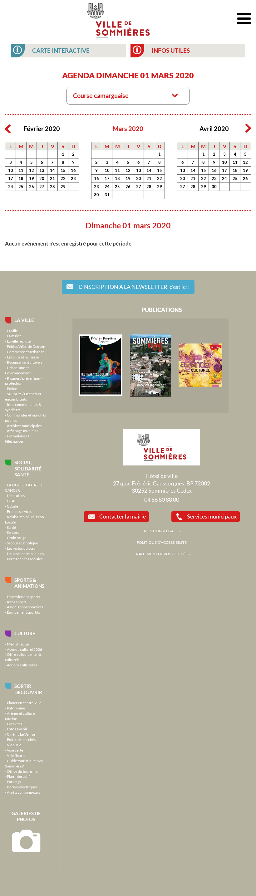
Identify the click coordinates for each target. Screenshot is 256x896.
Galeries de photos (26, 816)
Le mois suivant (248, 128)
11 (20, 170)
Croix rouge (16, 537)
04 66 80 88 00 (161, 499)
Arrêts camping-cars (23, 792)
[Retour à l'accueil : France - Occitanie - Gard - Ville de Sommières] (118, 18)
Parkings (14, 781)
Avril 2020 (214, 128)
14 (52, 170)
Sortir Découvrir (28, 689)
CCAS (11, 501)
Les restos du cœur (22, 548)
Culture (24, 633)
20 (41, 178)
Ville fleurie (16, 755)
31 (107, 194)
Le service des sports (23, 596)
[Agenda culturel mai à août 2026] (200, 385)
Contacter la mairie (122, 516)
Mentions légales (162, 530)
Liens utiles (16, 495)
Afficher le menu (244, 19)
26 (31, 186)
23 (73, 178)
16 (73, 170)
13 (41, 170)
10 (10, 170)
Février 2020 (42, 128)
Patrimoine (16, 708)
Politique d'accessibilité (162, 542)
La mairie (14, 336)
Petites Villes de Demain (26, 346)
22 (63, 178)
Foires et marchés (21, 739)
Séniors (13, 532)
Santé (11, 527)
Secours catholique (22, 543)
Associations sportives (25, 607)
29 (63, 186)
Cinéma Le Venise (21, 734)
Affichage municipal (23, 430)
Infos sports (16, 602)
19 (31, 178)
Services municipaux (212, 516)
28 (52, 186)
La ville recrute (19, 341)
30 (96, 194)
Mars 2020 (128, 128)
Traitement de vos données (162, 554)
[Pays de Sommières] (100, 394)
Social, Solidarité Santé (28, 468)
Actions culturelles (22, 665)
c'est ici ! (134, 286)
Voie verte (15, 750)
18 (20, 178)
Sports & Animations (29, 583)
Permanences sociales (24, 559)
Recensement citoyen (24, 362)
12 (31, 170)
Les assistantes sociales (25, 553)
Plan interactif (18, 776)
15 (63, 170)
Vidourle (14, 745)
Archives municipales (24, 425)
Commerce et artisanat (25, 351)
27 (41, 186)
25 (20, 186)
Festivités (14, 724)
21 (52, 178)
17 (10, 178)
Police (12, 388)
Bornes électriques (22, 787)
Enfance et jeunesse (23, 357)
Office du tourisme (22, 771)
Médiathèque (18, 644)
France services (19, 511)
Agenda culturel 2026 (24, 649)
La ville (24, 320)
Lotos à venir (17, 729)
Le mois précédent (8, 128)
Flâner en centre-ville (24, 702)
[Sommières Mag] (150, 394)
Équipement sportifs (23, 612)
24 (10, 186)
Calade (12, 506)
